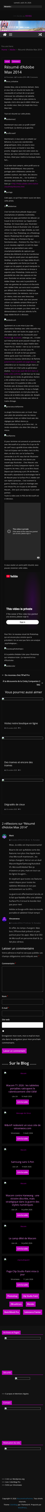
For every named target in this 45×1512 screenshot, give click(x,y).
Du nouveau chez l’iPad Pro (17, 675)
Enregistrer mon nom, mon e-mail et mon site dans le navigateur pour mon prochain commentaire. (21, 1039)
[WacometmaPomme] (5, 34)
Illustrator (18, 338)
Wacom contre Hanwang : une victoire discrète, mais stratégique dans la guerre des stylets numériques (22, 1200)
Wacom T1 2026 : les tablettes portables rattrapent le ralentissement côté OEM (22, 1088)
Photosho (8, 338)
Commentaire (9, 963)
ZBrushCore (16, 1304)
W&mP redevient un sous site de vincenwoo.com (22, 1127)
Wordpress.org (18, 1479)
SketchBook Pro (11, 1312)
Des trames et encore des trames (18, 764)
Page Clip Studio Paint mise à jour (22, 1273)
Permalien (36, 840)
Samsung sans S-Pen (22, 1161)
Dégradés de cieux (14, 804)
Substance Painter (32, 1312)
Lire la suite (22, 1102)
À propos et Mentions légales (17, 1394)
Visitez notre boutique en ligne (21, 723)
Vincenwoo (9, 77)
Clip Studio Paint (30, 1296)
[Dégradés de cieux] (22, 780)
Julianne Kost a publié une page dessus (20, 362)
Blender (30, 1304)
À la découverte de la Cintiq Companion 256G (21, 683)
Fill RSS (28, 16)
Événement (16, 61)
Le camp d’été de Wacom (22, 1238)
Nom (5, 996)
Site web (6, 1019)
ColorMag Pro (14, 1482)
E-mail (5, 1008)
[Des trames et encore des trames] (22, 738)
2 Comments (33, 77)
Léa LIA (15, 1096)
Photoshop (12, 1296)
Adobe (7, 61)
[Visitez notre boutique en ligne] (22, 699)
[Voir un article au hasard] (40, 34)
